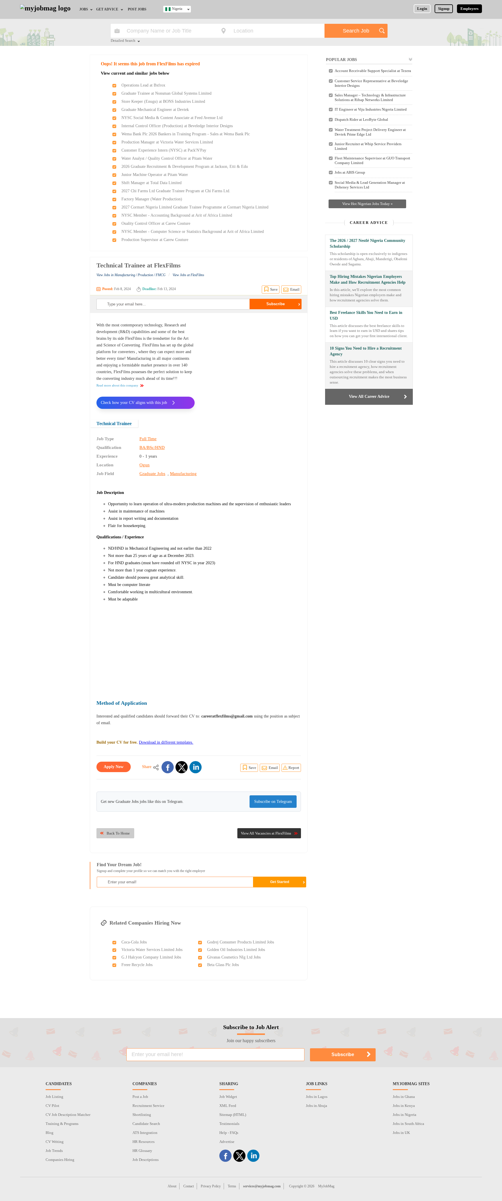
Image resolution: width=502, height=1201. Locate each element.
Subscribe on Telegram (273, 801)
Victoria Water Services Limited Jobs (151, 950)
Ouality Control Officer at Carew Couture (155, 223)
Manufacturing (183, 473)
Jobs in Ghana (404, 1096)
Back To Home (118, 833)
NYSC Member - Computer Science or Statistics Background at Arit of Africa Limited (192, 231)
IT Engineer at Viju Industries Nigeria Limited (371, 109)
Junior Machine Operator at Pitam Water (154, 174)
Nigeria (177, 9)
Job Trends (54, 1150)
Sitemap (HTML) (232, 1114)
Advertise (226, 1141)
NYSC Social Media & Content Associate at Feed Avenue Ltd (172, 118)
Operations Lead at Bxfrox (143, 85)
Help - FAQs (228, 1132)
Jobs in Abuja (316, 1105)
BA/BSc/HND (152, 447)
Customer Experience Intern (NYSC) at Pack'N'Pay (163, 150)
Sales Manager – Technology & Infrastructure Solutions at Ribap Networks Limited (370, 97)
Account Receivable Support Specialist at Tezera (373, 71)
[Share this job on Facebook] (168, 767)
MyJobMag (326, 1186)
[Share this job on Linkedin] (195, 767)
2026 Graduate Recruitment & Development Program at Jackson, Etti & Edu (184, 166)
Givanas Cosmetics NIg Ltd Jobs (234, 957)
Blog (49, 1132)
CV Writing (55, 1141)
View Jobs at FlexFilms (188, 275)
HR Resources (143, 1141)
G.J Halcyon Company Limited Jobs (151, 957)
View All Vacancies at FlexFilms (266, 833)
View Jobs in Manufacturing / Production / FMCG (131, 275)
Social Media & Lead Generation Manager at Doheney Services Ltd (370, 184)
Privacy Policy (211, 1186)
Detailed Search (123, 41)
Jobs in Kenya (404, 1105)
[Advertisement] (252, 362)
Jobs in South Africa (408, 1123)
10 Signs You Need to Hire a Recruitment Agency (366, 351)
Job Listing (54, 1096)
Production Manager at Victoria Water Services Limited (167, 142)
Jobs (83, 9)
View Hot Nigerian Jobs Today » (367, 204)
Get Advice (107, 9)
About (172, 1186)
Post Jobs (137, 9)
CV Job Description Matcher (68, 1114)
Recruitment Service (148, 1105)
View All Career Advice (369, 396)
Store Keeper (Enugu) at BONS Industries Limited (163, 101)
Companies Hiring (60, 1159)
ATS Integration (144, 1132)
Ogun (144, 465)
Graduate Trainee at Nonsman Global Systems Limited (166, 93)
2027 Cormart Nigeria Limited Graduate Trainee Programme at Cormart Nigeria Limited (194, 207)
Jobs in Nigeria (404, 1114)
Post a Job (140, 1096)
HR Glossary (142, 1150)
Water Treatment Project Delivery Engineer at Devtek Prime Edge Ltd (370, 131)
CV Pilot (52, 1105)
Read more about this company (117, 385)
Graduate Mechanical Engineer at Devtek (155, 109)
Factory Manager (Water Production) (151, 199)
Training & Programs (62, 1123)
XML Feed (227, 1105)
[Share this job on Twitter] (181, 767)
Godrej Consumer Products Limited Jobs (240, 942)
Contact (188, 1186)
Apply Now (113, 767)
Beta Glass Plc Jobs (223, 965)
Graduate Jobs (152, 473)
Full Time (148, 438)
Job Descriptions (145, 1159)
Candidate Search (146, 1123)
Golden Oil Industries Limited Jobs (236, 950)
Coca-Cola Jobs (134, 942)
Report (293, 767)
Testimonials (229, 1123)
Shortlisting (141, 1114)
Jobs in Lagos (316, 1096)
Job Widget (228, 1096)
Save (274, 289)
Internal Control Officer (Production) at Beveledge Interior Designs (177, 126)
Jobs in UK (401, 1132)
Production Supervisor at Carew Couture (154, 240)
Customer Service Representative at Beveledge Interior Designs (371, 83)
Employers (469, 8)
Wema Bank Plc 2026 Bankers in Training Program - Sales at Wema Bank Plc (185, 134)
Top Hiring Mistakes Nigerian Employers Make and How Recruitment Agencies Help (368, 279)
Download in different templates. (166, 742)
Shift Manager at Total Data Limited (151, 183)
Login (422, 8)
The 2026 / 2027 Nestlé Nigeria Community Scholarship (367, 243)
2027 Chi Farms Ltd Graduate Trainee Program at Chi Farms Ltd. (175, 191)
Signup (443, 8)
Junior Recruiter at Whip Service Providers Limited (368, 146)
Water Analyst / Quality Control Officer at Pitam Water (166, 158)
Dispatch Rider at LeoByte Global (361, 119)
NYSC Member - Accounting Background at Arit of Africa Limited (176, 215)
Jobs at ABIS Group (350, 172)
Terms (232, 1186)
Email (295, 289)
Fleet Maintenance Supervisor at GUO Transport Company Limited (372, 160)
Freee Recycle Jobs (137, 965)
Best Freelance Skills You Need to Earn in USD (366, 315)
